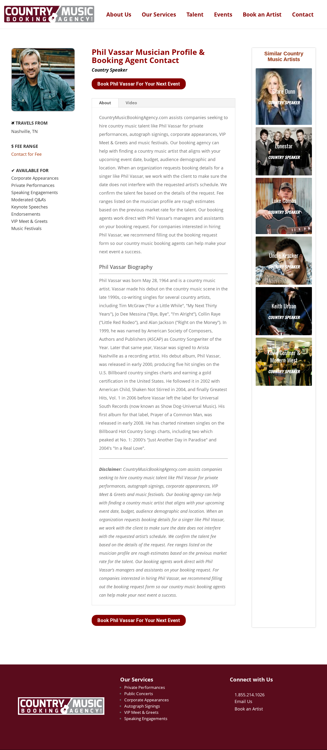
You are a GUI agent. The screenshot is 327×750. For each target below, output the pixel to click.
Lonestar (284, 146)
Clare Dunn (283, 91)
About (105, 102)
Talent (194, 15)
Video (131, 102)
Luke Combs (283, 200)
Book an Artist (262, 15)
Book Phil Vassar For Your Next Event (138, 84)
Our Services (159, 15)
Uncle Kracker (284, 255)
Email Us (243, 701)
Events (223, 15)
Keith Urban (283, 306)
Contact (303, 15)
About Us (118, 15)
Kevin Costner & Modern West (283, 356)
